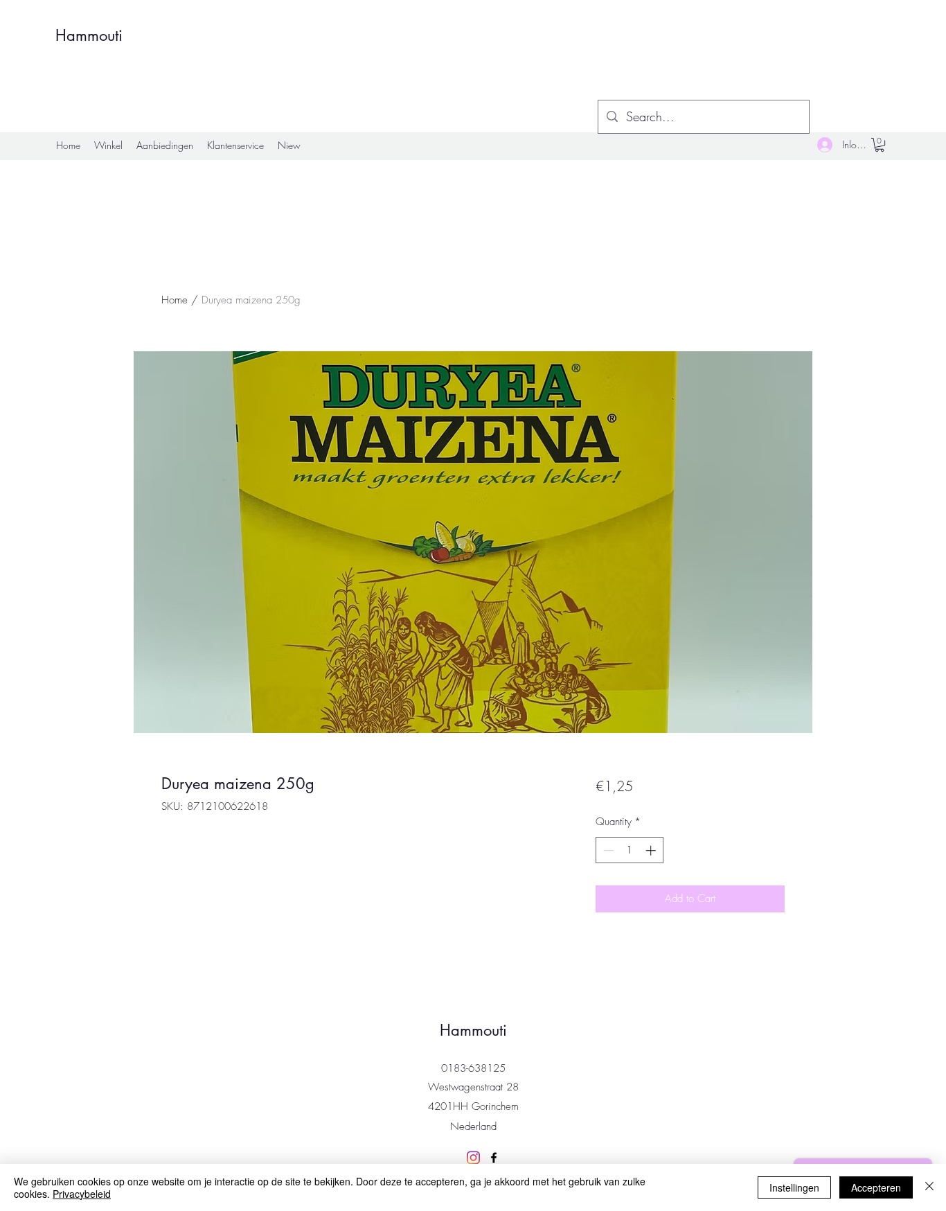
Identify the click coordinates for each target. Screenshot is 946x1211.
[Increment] (652, 850)
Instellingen (794, 1187)
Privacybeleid (82, 1194)
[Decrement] (607, 850)
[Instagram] (473, 1158)
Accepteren (876, 1187)
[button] (879, 145)
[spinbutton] (629, 850)
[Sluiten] (929, 1187)
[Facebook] (494, 1158)
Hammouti (89, 35)
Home (174, 300)
